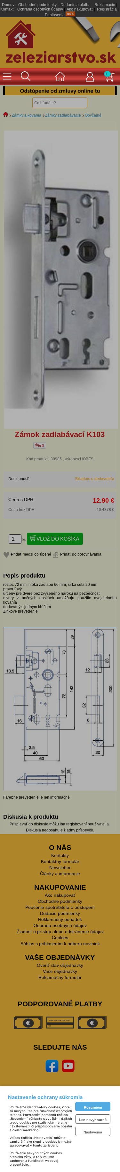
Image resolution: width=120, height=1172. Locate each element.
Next (107, 90)
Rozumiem (93, 1107)
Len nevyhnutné (93, 1120)
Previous (12, 90)
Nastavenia (93, 1132)
